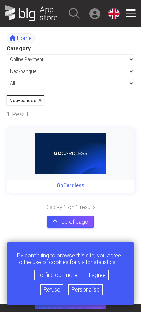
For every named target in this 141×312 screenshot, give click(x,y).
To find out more (57, 275)
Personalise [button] (86, 289)
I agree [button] (97, 275)
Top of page (72, 222)
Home (24, 38)
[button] (74, 13)
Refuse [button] (51, 289)
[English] (113, 13)
